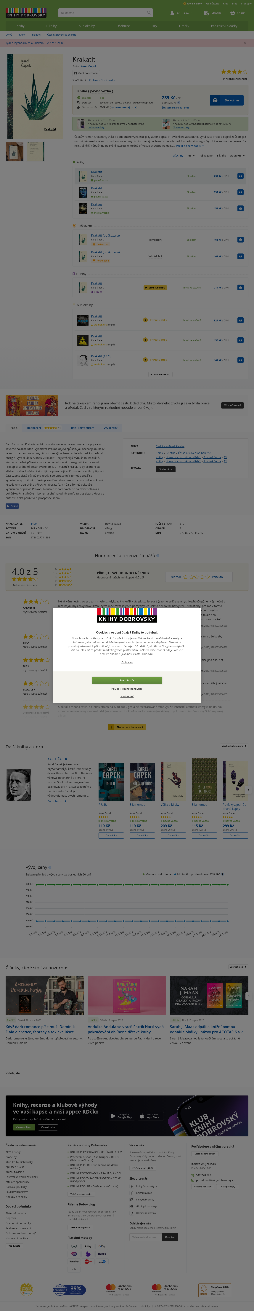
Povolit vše (127, 680)
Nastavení (127, 696)
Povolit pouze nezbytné (126, 689)
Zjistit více (127, 662)
